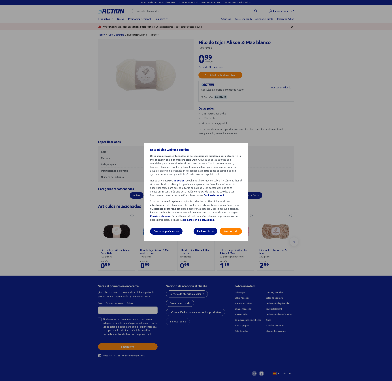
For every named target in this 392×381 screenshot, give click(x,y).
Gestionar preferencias (166, 231)
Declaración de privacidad (198, 219)
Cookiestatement (214, 195)
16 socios (178, 180)
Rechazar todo (205, 231)
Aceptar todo (230, 231)
